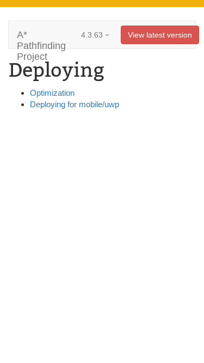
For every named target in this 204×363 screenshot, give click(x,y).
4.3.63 (93, 34)
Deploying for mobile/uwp (74, 104)
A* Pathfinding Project (41, 38)
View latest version (160, 34)
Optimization (52, 92)
